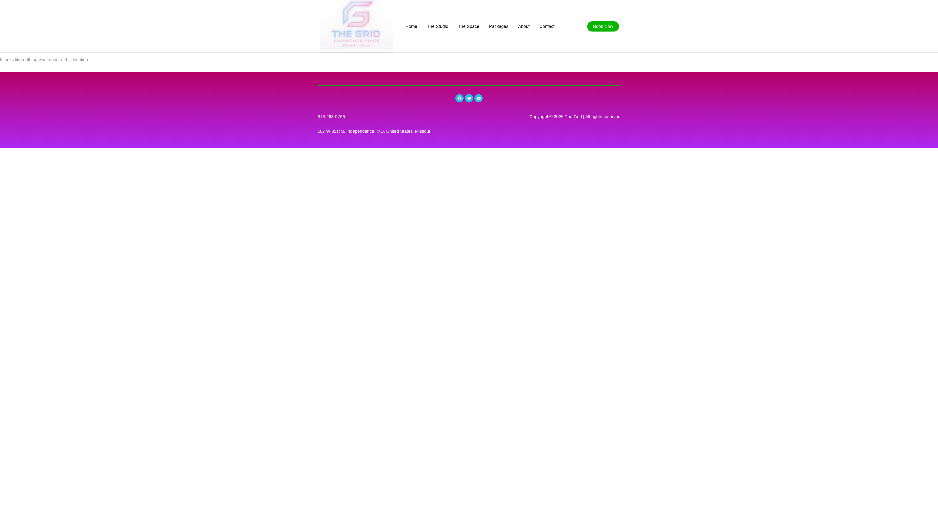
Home (411, 26)
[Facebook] (459, 98)
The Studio (437, 26)
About (524, 26)
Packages (498, 26)
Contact (546, 26)
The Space (468, 26)
